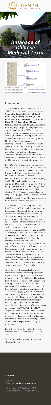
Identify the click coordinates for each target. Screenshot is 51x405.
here (35, 201)
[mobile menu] (47, 5)
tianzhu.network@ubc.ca (25, 383)
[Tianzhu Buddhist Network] (25, 5)
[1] (27, 197)
